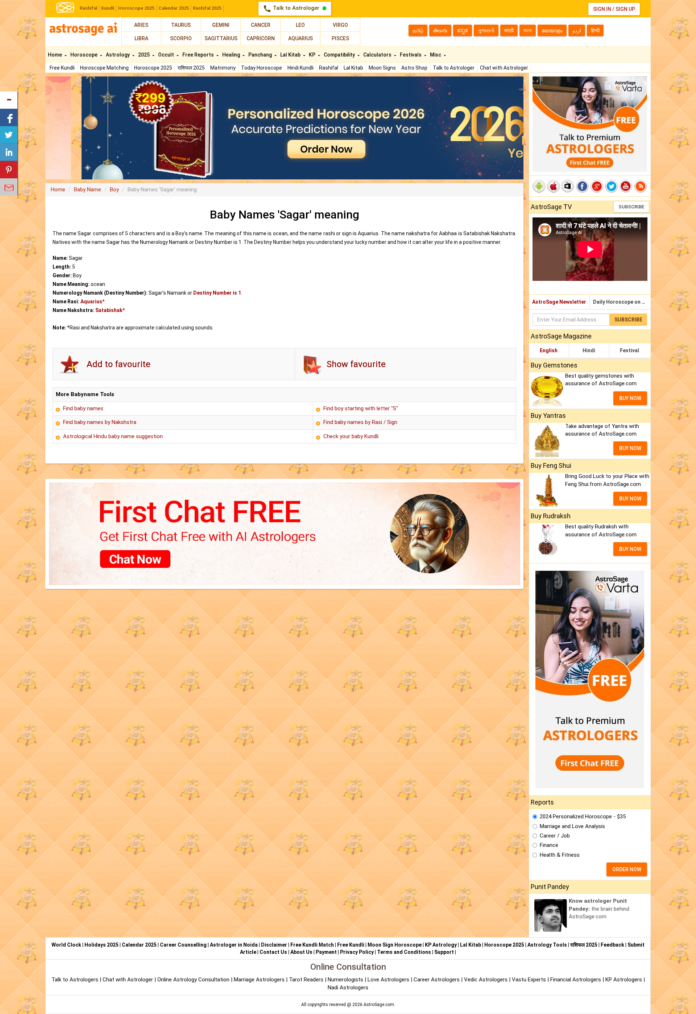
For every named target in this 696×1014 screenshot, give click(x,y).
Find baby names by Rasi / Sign (360, 422)
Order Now (626, 869)
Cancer (260, 25)
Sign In (602, 9)
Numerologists (346, 979)
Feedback (612, 945)
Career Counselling (183, 945)
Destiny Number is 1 (217, 293)
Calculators (378, 55)
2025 (144, 55)
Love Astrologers (388, 979)
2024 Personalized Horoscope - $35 (583, 816)
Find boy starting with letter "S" (360, 408)
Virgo (340, 25)
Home (55, 55)
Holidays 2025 (101, 945)
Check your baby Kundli (350, 436)
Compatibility (340, 55)
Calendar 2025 (173, 8)
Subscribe (631, 206)
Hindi (589, 350)
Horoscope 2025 (136, 8)
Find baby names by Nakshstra (99, 422)
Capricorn (260, 38)
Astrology (118, 55)
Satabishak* (110, 310)
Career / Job (555, 835)
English (549, 350)
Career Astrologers (437, 979)
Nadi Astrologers (348, 987)
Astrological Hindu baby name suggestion (113, 436)
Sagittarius (220, 38)
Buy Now (630, 398)
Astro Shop (414, 68)
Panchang (260, 55)
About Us (301, 952)
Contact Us (273, 952)
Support (444, 952)
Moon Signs (382, 68)
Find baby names (83, 408)
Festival (629, 350)
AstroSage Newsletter (559, 302)
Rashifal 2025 (207, 8)
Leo (300, 25)
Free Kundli (62, 68)
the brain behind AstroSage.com (599, 909)
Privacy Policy (357, 952)
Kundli (107, 8)
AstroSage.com (379, 1004)
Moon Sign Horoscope (395, 945)
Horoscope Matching (104, 68)
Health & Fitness (560, 855)
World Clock (66, 945)
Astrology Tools (547, 945)
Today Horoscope (261, 68)
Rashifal (88, 8)
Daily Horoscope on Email (622, 302)
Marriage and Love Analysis (572, 826)
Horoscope (84, 55)
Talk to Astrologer (292, 8)
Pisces (340, 38)
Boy (114, 189)
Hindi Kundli (300, 68)
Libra (141, 38)
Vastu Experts (529, 979)
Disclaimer (274, 945)
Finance (549, 845)
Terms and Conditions (404, 952)
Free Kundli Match (312, 945)
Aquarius (300, 38)
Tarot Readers (307, 979)
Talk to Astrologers (74, 979)
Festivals (411, 55)
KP (312, 55)
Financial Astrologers (575, 979)
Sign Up (625, 9)
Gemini (220, 25)
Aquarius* (92, 301)
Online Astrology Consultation (194, 979)
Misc (436, 55)
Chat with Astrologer (504, 68)
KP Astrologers (624, 979)
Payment (326, 952)
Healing (231, 55)
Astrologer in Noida (234, 945)
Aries (141, 25)
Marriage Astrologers (260, 979)
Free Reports (198, 55)
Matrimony (223, 68)
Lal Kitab (353, 68)
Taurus (181, 25)
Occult (166, 55)
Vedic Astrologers (486, 979)
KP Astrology (441, 945)
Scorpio (181, 38)
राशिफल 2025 (191, 68)
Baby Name (87, 189)
